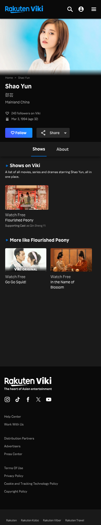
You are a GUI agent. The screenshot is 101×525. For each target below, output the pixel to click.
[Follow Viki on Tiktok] (18, 401)
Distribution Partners (19, 438)
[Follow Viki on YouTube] (49, 401)
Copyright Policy (15, 491)
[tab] (39, 149)
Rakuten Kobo (30, 520)
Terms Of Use (13, 468)
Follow (20, 132)
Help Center (12, 416)
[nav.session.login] (81, 9)
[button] (93, 9)
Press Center (13, 454)
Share (55, 132)
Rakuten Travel (74, 520)
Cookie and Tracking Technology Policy (31, 483)
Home (9, 78)
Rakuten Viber (52, 520)
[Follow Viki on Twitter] (38, 401)
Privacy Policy (13, 476)
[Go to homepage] (24, 9)
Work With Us (14, 424)
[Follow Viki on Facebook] (28, 401)
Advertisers (12, 446)
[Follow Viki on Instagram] (7, 401)
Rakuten (11, 520)
